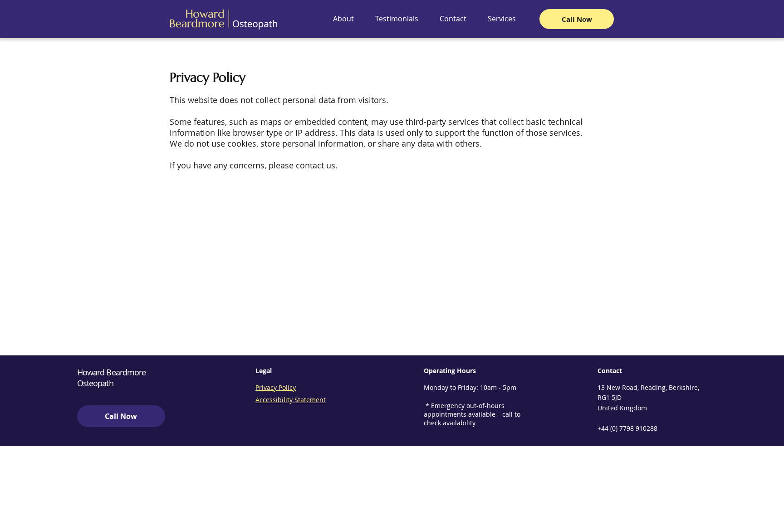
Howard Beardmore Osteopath (111, 378)
